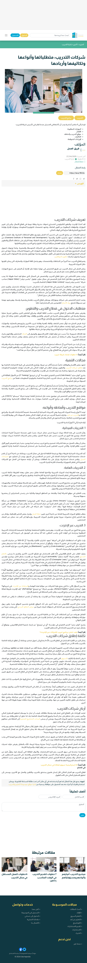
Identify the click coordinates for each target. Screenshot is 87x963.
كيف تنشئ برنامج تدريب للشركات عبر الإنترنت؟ (58, 632)
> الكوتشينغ (77, 923)
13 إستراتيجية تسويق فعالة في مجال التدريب (59, 765)
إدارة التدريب (69, 159)
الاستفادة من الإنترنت (20, 586)
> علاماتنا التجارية (33, 919)
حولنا (34, 953)
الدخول (24, 35)
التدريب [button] (80, 118)
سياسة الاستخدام (14, 953)
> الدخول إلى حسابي (32, 916)
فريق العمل (73, 148)
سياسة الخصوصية (26, 953)
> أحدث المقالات (76, 909)
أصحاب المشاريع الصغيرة (30, 719)
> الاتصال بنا (35, 923)
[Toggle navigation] (6, 35)
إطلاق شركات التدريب (74, 368)
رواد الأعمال (66, 303)
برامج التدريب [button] (66, 118)
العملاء (24, 334)
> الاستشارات (77, 930)
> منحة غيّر (78, 944)
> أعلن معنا (36, 909)
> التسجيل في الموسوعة (30, 913)
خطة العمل (36, 514)
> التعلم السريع (76, 916)
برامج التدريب (7, 378)
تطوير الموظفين (61, 257)
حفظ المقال (78, 161)
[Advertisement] (43, 15)
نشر (82, 815)
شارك (60, 173)
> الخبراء (79, 933)
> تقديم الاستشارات (74, 926)
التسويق (64, 658)
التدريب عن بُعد (73, 415)
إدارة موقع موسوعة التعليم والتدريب (22, 784)
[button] (43, 183)
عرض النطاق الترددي (26, 607)
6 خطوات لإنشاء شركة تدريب (65, 355)
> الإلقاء (79, 913)
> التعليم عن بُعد (76, 919)
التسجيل (15, 35)
